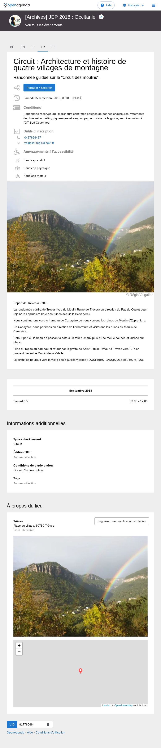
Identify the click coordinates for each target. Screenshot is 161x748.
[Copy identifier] (48, 724)
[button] (80, 671)
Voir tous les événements (43, 25)
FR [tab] (43, 47)
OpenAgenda (15, 732)
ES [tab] (53, 47)
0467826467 (32, 137)
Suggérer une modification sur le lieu (121, 521)
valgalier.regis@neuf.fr (39, 142)
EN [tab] (23, 47)
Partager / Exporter (39, 87)
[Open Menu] (153, 5)
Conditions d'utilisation (50, 732)
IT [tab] (32, 47)
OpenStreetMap (123, 705)
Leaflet (106, 705)
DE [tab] (12, 47)
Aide (109, 5)
